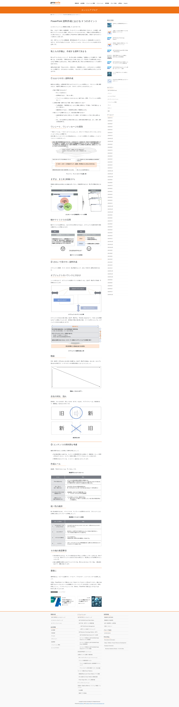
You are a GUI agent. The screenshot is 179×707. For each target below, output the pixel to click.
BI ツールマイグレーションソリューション (88, 657)
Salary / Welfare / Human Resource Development (115, 642)
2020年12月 (110, 271)
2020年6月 (110, 285)
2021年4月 (110, 259)
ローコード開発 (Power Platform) (85, 670)
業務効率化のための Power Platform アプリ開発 (89, 673)
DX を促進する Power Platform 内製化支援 (88, 676)
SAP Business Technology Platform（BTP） (88, 632)
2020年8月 (110, 282)
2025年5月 (110, 126)
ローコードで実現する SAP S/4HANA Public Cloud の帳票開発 (89, 643)
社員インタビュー (108, 626)
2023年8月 (110, 182)
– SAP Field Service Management (87, 626)
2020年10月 (110, 276)
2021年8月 (110, 253)
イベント (110, 93)
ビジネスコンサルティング (57, 620)
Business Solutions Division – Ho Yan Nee (114, 648)
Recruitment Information (109, 639)
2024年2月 (110, 165)
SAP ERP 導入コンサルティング (85, 617)
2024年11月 (110, 138)
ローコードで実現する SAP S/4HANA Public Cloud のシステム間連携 (89, 638)
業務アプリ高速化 (83, 693)
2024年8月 (110, 147)
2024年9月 (110, 144)
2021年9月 (110, 250)
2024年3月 (110, 162)
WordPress (82, 703)
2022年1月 (110, 238)
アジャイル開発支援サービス (85, 660)
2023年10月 (110, 176)
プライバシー (54, 638)
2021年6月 (110, 256)
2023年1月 (110, 203)
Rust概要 (81, 690)
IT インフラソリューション (84, 682)
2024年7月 (110, 150)
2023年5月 (110, 191)
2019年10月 (110, 294)
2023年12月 (110, 170)
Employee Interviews (108, 645)
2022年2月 (110, 235)
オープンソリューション (113, 99)
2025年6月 (110, 123)
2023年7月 (110, 185)
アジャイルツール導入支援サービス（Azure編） (90, 668)
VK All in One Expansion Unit (98, 703)
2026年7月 (110, 117)
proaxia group (107, 633)
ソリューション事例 (112, 102)
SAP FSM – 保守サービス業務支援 (86, 623)
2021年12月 (110, 241)
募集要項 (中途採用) (108, 620)
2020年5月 (110, 288)
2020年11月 (110, 273)
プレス (109, 105)
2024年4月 (110, 159)
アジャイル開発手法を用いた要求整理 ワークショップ (90, 664)
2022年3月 (110, 232)
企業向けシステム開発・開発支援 (85, 654)
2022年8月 (110, 218)
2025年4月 (110, 129)
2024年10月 (110, 141)
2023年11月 (110, 173)
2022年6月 (110, 223)
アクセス (53, 635)
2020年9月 (110, 279)
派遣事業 (53, 641)
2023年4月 (110, 194)
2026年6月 (110, 120)
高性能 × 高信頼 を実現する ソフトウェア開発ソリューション (89, 686)
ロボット (110, 108)
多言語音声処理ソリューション (84, 651)
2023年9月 (110, 179)
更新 (109, 111)
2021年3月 (110, 262)
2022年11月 (110, 209)
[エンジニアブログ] (56, 598)
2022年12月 (110, 206)
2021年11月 (110, 244)
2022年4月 (110, 229)
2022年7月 (110, 221)
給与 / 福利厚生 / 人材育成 (110, 623)
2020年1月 (110, 291)
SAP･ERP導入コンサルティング (58, 617)
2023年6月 (110, 188)
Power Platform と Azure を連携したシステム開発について (67, 601)
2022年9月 (110, 215)
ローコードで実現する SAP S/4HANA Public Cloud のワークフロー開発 (89, 647)
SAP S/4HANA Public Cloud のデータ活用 (89, 635)
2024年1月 (110, 167)
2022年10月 (110, 212)
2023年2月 (110, 200)
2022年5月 (110, 226)
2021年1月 (110, 268)
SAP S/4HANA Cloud (112, 90)
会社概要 (53, 630)
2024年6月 (110, 153)
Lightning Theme (89, 703)
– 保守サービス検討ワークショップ (87, 629)
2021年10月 (110, 247)
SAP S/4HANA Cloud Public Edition (86, 620)
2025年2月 (110, 132)
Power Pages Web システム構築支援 (87, 679)
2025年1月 (110, 135)
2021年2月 (110, 265)
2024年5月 (110, 156)
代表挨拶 (53, 633)
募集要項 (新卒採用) (108, 617)
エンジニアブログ (62, 591)
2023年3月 (110, 197)
